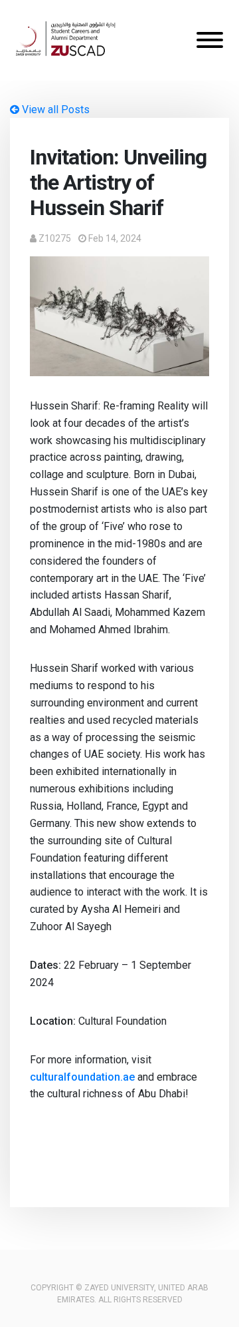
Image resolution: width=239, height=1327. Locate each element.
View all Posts (54, 109)
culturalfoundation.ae (82, 1077)
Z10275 (55, 238)
